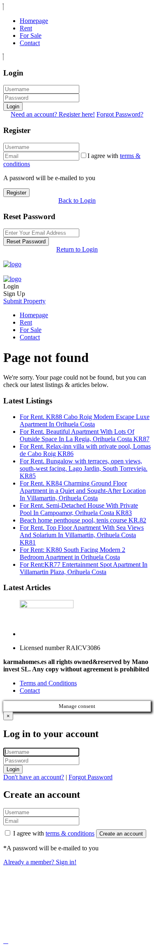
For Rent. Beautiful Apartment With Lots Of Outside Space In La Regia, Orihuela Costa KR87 (84, 435)
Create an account (121, 834)
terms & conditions (70, 833)
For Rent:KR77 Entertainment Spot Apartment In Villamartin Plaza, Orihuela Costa (83, 568)
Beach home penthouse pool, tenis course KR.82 (83, 520)
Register (16, 193)
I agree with (53, 833)
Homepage (34, 20)
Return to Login (77, 249)
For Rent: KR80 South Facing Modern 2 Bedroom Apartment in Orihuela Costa (72, 553)
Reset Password (26, 241)
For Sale (30, 35)
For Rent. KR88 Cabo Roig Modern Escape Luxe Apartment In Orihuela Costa (84, 420)
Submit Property (24, 301)
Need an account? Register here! (53, 114)
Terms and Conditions (48, 683)
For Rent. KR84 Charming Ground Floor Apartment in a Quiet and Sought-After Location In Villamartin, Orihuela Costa (83, 490)
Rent (26, 28)
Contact (30, 42)
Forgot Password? (120, 114)
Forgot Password (91, 777)
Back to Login (77, 200)
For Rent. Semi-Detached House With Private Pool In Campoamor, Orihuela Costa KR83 (79, 509)
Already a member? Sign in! (39, 862)
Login (13, 106)
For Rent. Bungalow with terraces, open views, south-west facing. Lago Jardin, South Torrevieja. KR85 (83, 468)
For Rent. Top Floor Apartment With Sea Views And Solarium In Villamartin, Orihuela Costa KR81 (82, 535)
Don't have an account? (33, 777)
